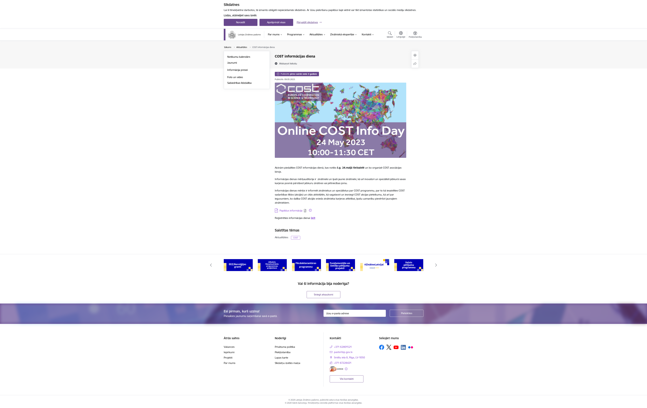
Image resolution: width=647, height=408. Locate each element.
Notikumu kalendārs (238, 56)
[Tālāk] (436, 265)
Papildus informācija (291, 210)
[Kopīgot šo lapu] (415, 64)
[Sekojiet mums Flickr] (410, 347)
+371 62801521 (343, 346)
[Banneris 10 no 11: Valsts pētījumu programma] (408, 265)
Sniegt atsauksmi (323, 294)
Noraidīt (240, 22)
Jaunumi (232, 62)
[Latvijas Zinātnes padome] (244, 35)
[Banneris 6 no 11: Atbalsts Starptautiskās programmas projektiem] (272, 265)
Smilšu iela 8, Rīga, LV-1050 (349, 357)
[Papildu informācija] (310, 210)
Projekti (228, 357)
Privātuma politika (285, 346)
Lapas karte (281, 357)
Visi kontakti (346, 378)
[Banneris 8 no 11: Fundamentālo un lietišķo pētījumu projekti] (340, 265)
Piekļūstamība (282, 352)
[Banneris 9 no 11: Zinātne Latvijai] (374, 265)
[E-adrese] (336, 369)
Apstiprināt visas (276, 22)
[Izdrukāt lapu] (415, 55)
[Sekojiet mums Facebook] (381, 347)
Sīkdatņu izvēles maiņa (287, 363)
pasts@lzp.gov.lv (343, 352)
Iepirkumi (229, 352)
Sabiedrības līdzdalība (239, 82)
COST (295, 237)
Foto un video (235, 77)
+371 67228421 (342, 362)
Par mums (229, 363)
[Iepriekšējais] (211, 265)
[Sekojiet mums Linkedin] (403, 347)
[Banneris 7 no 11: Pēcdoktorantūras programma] (306, 265)
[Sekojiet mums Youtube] (396, 347)
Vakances (229, 346)
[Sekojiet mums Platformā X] (388, 347)
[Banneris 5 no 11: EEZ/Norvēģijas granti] (238, 265)
